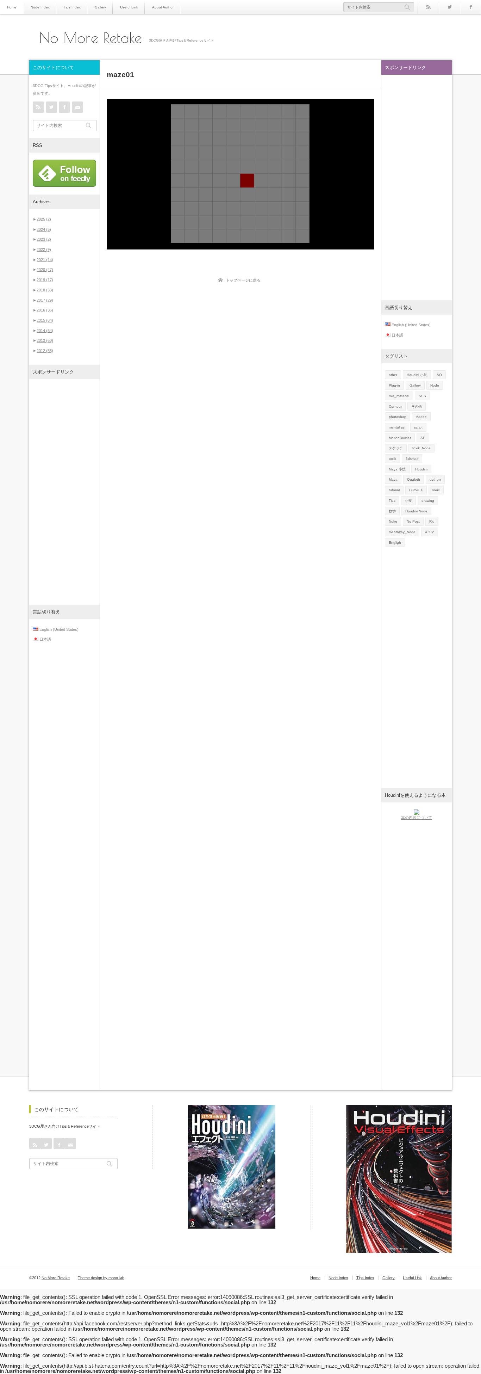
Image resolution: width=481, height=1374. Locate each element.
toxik (392, 459)
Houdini (421, 469)
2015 (45, 320)
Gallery (100, 7)
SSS (422, 396)
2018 (45, 290)
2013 (45, 340)
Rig (432, 521)
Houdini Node (416, 511)
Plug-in (394, 385)
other (393, 375)
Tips (392, 501)
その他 (416, 406)
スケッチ (396, 448)
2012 (45, 351)
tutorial (394, 490)
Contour (395, 406)
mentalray (397, 427)
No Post (413, 521)
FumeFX (416, 490)
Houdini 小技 (417, 375)
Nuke (393, 521)
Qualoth (413, 479)
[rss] (428, 7)
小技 (408, 501)
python (435, 479)
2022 (44, 249)
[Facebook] (470, 7)
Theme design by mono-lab (101, 1278)
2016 (45, 310)
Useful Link (129, 7)
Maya (393, 479)
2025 (44, 219)
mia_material (399, 396)
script (418, 427)
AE (422, 438)
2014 (45, 330)
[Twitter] (449, 7)
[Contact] (77, 107)
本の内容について (416, 817)
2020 (45, 269)
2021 (45, 260)
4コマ (429, 532)
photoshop (397, 417)
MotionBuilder (400, 438)
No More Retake (90, 37)
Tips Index (72, 7)
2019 (45, 280)
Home (12, 7)
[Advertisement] (64, 492)
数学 (392, 511)
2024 (44, 229)
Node (434, 385)
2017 (45, 300)
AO (439, 375)
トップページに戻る (243, 280)
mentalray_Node (402, 532)
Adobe (421, 417)
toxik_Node (421, 448)
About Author (163, 7)
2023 (44, 239)
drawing (427, 501)
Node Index (40, 7)
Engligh (395, 542)
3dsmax (412, 459)
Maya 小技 (397, 469)
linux (436, 490)
